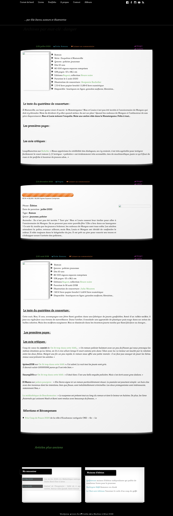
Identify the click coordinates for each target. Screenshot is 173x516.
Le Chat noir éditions (95, 491)
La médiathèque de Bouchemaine (39, 395)
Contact (76, 2)
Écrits (57, 46)
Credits (85, 514)
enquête (139, 48)
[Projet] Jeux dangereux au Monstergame (68, 177)
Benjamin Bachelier (91, 82)
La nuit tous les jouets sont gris (60, 251)
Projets (60, 181)
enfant (139, 184)
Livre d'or (76, 514)
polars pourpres (43, 382)
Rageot (66, 75)
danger (139, 46)
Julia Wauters (88, 288)
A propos (64, 2)
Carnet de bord (27, 2)
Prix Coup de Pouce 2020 (37, 418)
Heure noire (87, 75)
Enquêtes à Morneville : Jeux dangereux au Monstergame (81, 41)
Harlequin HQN (93, 487)
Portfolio (52, 2)
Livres (41, 2)
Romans (64, 46)
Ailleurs (88, 2)
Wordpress (64, 514)
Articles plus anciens (45, 447)
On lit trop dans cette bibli (63, 348)
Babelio (45, 151)
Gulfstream (91, 480)
